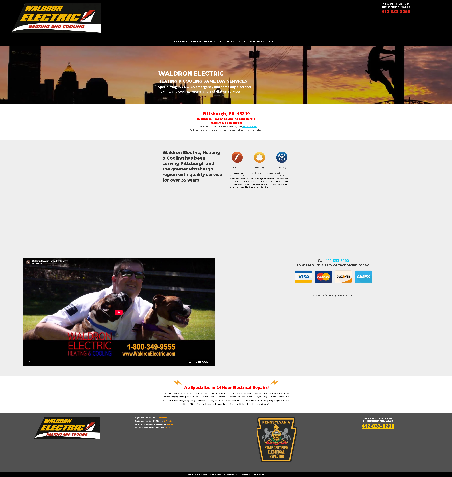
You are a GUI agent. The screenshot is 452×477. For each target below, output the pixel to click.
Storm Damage (257, 41)
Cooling (240, 41)
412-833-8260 (395, 11)
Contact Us (272, 41)
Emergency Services (213, 41)
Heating (230, 41)
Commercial (196, 41)
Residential (179, 41)
